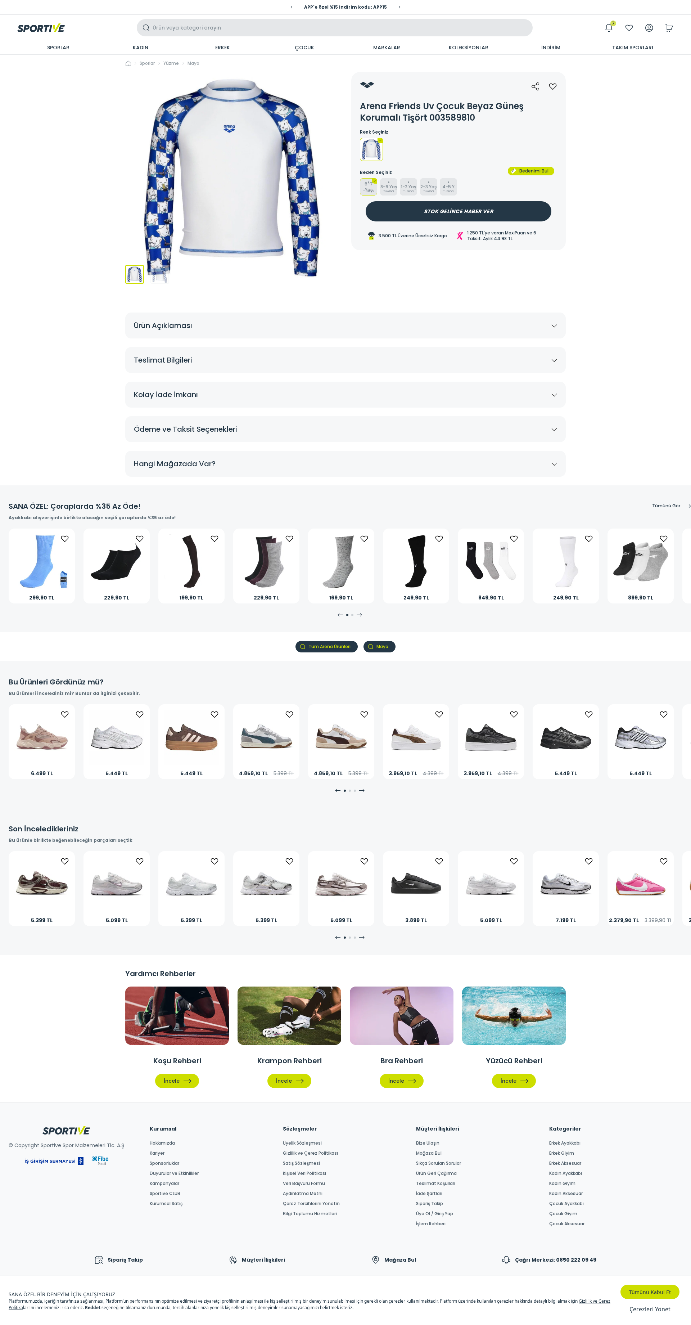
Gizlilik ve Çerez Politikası (310, 1153)
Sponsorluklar (164, 1163)
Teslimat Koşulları (435, 1183)
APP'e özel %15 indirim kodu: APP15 (345, 7)
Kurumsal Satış (166, 1204)
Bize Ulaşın (427, 1143)
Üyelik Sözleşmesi (302, 1143)
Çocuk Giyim (563, 1214)
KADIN (140, 47)
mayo (193, 63)
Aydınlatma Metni (302, 1193)
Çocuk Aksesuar (566, 1224)
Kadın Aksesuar (566, 1193)
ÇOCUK (304, 47)
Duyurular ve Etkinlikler (174, 1173)
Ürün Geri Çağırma (436, 1173)
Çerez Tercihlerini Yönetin (311, 1204)
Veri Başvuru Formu (304, 1183)
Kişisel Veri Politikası (304, 1173)
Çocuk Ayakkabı (566, 1204)
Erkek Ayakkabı (565, 1143)
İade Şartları (429, 1193)
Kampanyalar (164, 1183)
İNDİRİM (550, 47)
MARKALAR (386, 47)
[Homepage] (41, 27)
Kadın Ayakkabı (565, 1173)
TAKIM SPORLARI (632, 47)
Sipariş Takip (429, 1204)
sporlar (147, 63)
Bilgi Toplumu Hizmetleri (310, 1214)
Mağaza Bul (429, 1153)
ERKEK (222, 47)
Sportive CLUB (165, 1193)
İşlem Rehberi (431, 1224)
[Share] (535, 86)
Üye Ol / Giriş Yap (434, 1214)
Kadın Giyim (562, 1183)
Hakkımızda (162, 1143)
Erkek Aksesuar (565, 1163)
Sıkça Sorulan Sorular (438, 1163)
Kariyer (157, 1153)
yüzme (171, 63)
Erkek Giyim (561, 1153)
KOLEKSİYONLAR (468, 47)
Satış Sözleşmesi (301, 1163)
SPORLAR (58, 47)
